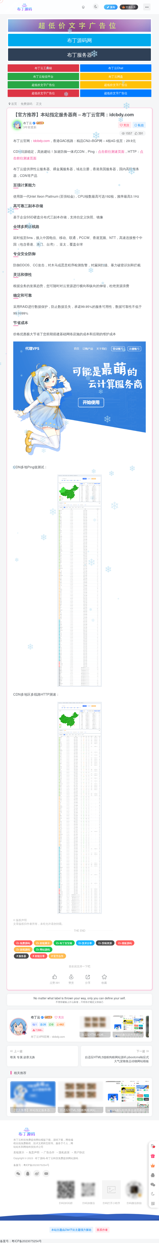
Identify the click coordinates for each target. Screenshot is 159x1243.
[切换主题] (153, 1194)
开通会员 (131, 7)
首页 (13, 104)
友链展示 (45, 943)
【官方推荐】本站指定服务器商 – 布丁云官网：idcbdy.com (73, 114)
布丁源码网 (79, 40)
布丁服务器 (79, 54)
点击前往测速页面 (111, 151)
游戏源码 (25, 949)
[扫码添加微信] (153, 1184)
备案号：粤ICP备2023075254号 (32, 1165)
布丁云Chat (115, 68)
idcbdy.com (41, 140)
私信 (141, 125)
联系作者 (102, 1230)
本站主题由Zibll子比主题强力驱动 (71, 1230)
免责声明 (34, 1152)
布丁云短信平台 (43, 76)
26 (44, 1024)
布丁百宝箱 (66, 943)
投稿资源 (107, 943)
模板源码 (127, 943)
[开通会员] (153, 1165)
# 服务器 (21, 956)
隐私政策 (64, 1152)
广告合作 (49, 1152)
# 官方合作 (57, 956)
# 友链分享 (39, 956)
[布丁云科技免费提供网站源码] (26, 1131)
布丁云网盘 (115, 76)
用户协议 (79, 1152)
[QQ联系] (153, 1175)
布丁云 (27, 123)
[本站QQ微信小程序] (153, 1156)
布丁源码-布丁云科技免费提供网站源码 (56, 1158)
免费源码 (26, 104)
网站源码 (45, 949)
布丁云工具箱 (43, 68)
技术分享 (87, 943)
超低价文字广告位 (43, 85)
